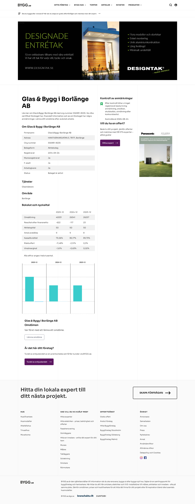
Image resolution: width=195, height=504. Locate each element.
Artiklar (105, 5)
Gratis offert (105, 417)
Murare (63, 445)
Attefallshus (26, 426)
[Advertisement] (155, 112)
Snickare (64, 463)
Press (142, 430)
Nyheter (120, 5)
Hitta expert (108, 143)
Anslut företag (106, 421)
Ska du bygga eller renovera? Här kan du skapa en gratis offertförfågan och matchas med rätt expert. (59, 14)
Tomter (93, 5)
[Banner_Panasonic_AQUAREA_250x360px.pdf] (155, 176)
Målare (63, 449)
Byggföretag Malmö (108, 439)
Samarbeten (145, 421)
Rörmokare (65, 467)
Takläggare (65, 454)
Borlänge (26, 198)
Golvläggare (65, 433)
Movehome (25, 435)
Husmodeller (26, 421)
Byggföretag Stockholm (110, 430)
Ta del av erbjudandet (37, 362)
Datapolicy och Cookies (150, 453)
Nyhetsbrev (145, 435)
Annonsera (144, 417)
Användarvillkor (146, 444)
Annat (142, 439)
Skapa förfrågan (151, 392)
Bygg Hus (79, 5)
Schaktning (65, 458)
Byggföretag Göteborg (110, 435)
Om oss (143, 426)
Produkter (133, 5)
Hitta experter (66, 417)
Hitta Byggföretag (108, 426)
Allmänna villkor (147, 448)
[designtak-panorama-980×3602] (97, 79)
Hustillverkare (26, 417)
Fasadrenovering (67, 429)
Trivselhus (25, 430)
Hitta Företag (61, 5)
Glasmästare (28, 187)
